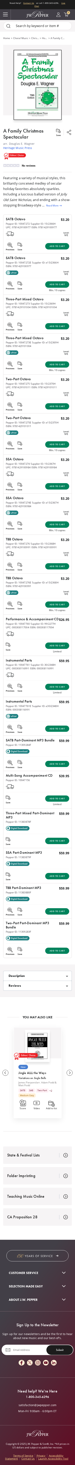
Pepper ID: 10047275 (18, 383)
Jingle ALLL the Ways (32, 1073)
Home (6, 38)
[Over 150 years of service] (37, 1255)
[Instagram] (38, 1363)
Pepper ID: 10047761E (18, 706)
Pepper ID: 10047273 (18, 303)
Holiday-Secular (45, 38)
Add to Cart (57, 246)
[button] (37, 84)
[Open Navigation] (5, 14)
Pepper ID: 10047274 (18, 464)
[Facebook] (22, 1363)
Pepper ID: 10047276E (18, 582)
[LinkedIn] (54, 1363)
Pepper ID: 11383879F (18, 857)
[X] (30, 1363)
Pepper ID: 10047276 (18, 543)
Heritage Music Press (17, 148)
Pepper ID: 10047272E (18, 262)
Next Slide (70, 1073)
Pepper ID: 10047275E (18, 422)
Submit (59, 1350)
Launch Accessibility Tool (53, 1458)
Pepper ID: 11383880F (18, 892)
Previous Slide (5, 1073)
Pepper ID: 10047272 (18, 223)
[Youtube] (46, 1363)
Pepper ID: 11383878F (18, 821)
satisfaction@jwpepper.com (38, 1405)
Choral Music (20, 38)
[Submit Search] (8, 25)
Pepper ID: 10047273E (18, 342)
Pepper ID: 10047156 (18, 780)
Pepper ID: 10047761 (18, 665)
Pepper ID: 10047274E (18, 502)
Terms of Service (23, 1455)
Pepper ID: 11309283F (18, 931)
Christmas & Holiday (35, 38)
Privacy (41, 1455)
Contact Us (28, 3)
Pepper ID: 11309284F (18, 745)
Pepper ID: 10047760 (18, 623)
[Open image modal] (37, 86)
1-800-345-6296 (37, 1397)
